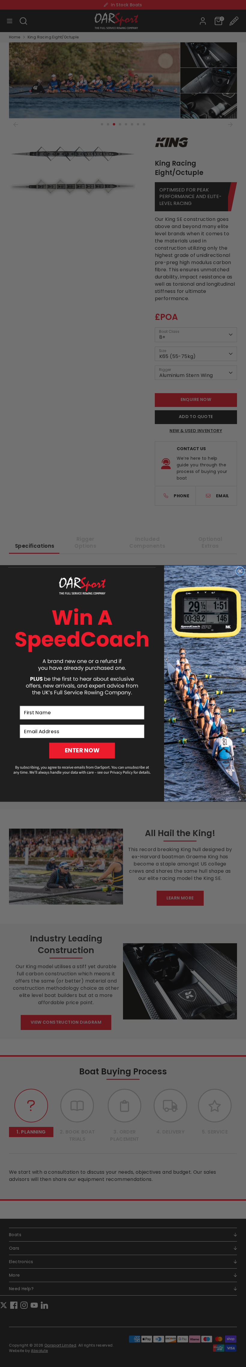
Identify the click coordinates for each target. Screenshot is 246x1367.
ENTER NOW (82, 751)
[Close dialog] (240, 571)
